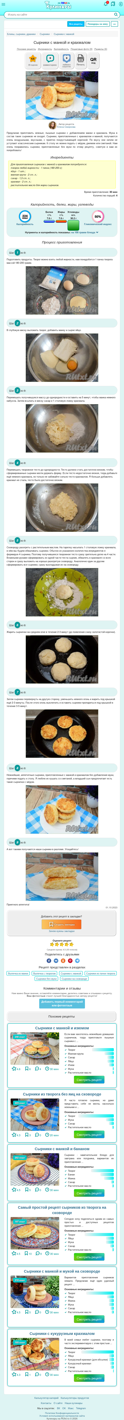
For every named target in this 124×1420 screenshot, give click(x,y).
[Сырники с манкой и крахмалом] (62, 95)
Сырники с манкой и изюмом (62, 1027)
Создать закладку (64, 924)
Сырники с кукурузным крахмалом (62, 1333)
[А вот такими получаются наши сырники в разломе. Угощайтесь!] (62, 876)
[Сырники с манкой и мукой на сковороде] (34, 1291)
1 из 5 (52, 944)
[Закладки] (113, 4)
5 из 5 (71, 944)
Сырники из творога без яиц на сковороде (62, 1094)
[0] (68, 62)
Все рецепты (76, 23)
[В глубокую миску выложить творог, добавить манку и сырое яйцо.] (62, 357)
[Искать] (116, 15)
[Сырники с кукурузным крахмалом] (34, 1353)
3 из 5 (62, 944)
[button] (81, 64)
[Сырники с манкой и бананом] (34, 1169)
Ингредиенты (45, 48)
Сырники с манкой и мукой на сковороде (62, 1271)
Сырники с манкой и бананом (62, 1148)
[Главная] (58, 5)
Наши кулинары (74, 1403)
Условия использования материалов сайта (62, 1415)
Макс (71, 1408)
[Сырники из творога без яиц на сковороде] (34, 1114)
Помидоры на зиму (98, 23)
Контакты (46, 1403)
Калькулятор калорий (46, 1397)
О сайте (58, 1403)
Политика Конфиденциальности (62, 1412)
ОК (64, 1408)
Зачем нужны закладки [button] (61, 931)
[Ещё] (114, 24)
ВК (58, 1408)
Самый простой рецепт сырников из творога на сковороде (62, 1210)
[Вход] (120, 4)
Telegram (81, 1408)
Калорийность (61, 48)
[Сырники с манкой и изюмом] (34, 1048)
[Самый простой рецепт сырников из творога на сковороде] (34, 1233)
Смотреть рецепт (89, 1079)
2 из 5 (57, 944)
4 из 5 (66, 944)
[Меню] (3, 4)
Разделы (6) (100, 48)
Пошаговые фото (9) (82, 48)
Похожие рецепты (26, 48)
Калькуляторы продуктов (75, 1397)
